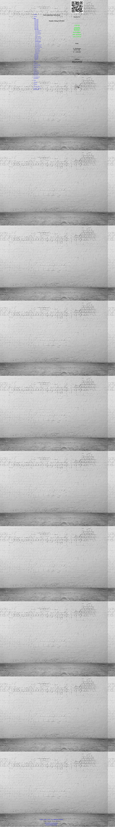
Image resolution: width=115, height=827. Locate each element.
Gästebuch (36, 63)
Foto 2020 (36, 26)
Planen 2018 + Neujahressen (37, 53)
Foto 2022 (36, 24)
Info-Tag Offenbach (38, 30)
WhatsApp (55, 824)
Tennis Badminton (38, 32)
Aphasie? (35, 16)
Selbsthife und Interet (38, 44)
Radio (35, 80)
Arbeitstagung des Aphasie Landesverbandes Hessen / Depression (38, 36)
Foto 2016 (36, 55)
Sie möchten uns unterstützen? (37, 77)
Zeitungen (35, 82)
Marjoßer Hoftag (38, 41)
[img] (51, 6)
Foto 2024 (36, 21)
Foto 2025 (36, 20)
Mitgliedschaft (36, 72)
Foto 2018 (36, 29)
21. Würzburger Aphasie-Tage (37, 49)
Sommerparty (37, 43)
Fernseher (35, 84)
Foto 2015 (36, 56)
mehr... (44, 816)
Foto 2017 (36, 54)
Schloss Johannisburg (38, 47)
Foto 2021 (36, 25)
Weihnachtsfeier (37, 31)
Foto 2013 (36, 59)
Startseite (35, 14)
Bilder (35, 18)
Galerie (48, 819)
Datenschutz (36, 74)
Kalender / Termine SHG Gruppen (37, 89)
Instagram (51, 824)
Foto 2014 (36, 57)
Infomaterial (36, 67)
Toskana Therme (37, 50)
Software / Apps (37, 86)
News (35, 61)
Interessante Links (37, 65)
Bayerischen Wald (38, 38)
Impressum (36, 71)
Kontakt (35, 69)
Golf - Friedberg (37, 42)
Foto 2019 (36, 27)
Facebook (47, 824)
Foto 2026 (36, 19)
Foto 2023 (36, 23)
